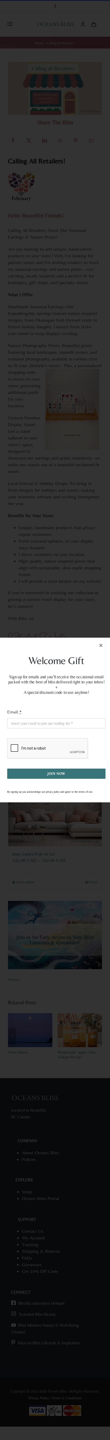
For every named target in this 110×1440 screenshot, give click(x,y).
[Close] (101, 645)
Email (14, 712)
